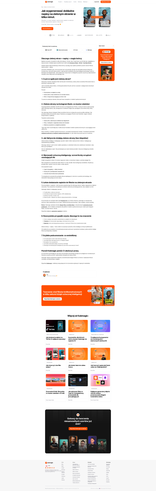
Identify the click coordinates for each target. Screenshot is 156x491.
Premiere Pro (64, 200)
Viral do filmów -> (47, 28)
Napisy (107, 468)
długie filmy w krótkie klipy (67, 205)
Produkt (63, 474)
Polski (49, 465)
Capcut (107, 478)
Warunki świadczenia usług (50, 488)
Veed (107, 476)
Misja (62, 466)
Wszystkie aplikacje (108, 465)
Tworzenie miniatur (91, 464)
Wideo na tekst (75, 471)
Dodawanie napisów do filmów (76, 467)
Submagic (49, 263)
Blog (42, 6)
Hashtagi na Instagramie (92, 483)
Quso (107, 474)
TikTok (80, 63)
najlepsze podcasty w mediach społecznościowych (55, 133)
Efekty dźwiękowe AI (76, 480)
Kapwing (107, 481)
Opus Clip (108, 470)
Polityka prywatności (59, 488)
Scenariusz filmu (91, 468)
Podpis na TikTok (91, 474)
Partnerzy (80, 1)
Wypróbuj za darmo (106, 1)
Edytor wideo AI (75, 469)
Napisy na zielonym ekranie (49, 6)
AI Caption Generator (76, 475)
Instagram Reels (73, 63)
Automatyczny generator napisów (76, 465)
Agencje (46, 223)
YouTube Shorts (87, 63)
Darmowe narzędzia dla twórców (92, 466)
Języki (63, 478)
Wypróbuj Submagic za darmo (52, 299)
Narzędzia (89, 462)
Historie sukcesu (63, 472)
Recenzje (63, 469)
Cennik (74, 1)
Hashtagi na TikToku (91, 472)
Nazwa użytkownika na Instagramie (92, 481)
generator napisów (57, 211)
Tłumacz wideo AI (76, 482)
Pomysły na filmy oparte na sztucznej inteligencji (92, 477)
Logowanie (96, 1)
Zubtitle (107, 472)
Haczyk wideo (90, 470)
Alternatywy (108, 462)
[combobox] (48, 466)
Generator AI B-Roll (76, 477)
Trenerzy (46, 221)
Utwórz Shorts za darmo (106, 62)
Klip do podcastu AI (76, 473)
